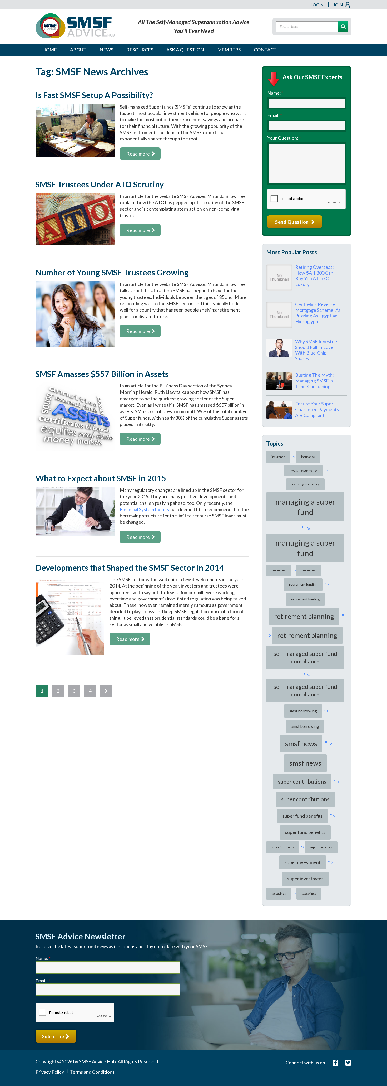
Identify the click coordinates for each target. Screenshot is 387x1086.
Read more (138, 154)
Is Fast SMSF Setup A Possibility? (94, 95)
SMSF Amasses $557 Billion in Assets (102, 374)
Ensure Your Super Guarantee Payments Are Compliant (317, 409)
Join (338, 4)
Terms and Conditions (92, 1072)
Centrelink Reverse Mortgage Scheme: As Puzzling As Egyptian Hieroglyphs (318, 313)
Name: (275, 93)
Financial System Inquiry (145, 509)
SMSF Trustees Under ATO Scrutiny (100, 184)
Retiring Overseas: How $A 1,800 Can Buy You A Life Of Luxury (314, 275)
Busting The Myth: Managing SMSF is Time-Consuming (314, 380)
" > (293, 456)
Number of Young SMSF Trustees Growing (112, 272)
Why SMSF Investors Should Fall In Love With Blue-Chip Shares (316, 350)
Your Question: (284, 138)
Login (317, 4)
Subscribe (53, 1036)
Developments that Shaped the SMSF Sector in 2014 (130, 568)
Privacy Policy (50, 1072)
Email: (274, 115)
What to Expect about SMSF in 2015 (101, 478)
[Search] (343, 26)
